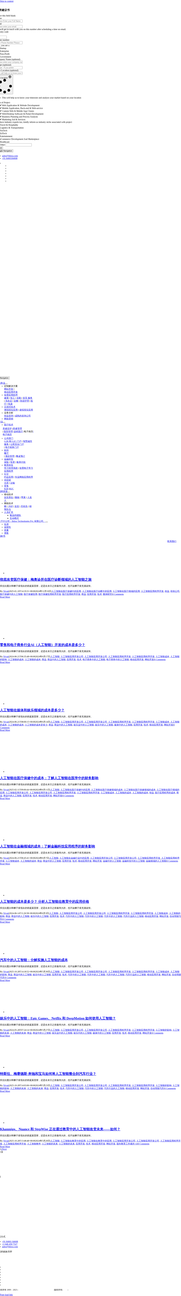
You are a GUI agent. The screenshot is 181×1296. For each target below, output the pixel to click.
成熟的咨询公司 (23, 416)
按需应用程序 (11, 395)
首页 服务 (27, 398)
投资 (12, 462)
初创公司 (174, 591)
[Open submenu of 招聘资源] (8, 492)
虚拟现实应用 (26, 410)
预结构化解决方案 (20, 1162)
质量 (65, 1290)
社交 (6, 474)
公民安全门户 (17, 444)
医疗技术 (8, 424)
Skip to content (6, 1)
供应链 (7, 480)
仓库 (6, 483)
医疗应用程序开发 (71, 594)
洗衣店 (8, 401)
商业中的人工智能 (57, 659)
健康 (6, 398)
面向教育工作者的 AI (127, 1144)
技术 (99, 594)
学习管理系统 (11, 468)
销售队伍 (6, 1216)
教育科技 (8, 465)
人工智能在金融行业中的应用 (74, 858)
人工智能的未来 (18, 1033)
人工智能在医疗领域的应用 (126, 591)
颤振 (17, 497)
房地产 (5, 1196)
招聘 (8, 1201)
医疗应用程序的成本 (165, 792)
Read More (5, 597)
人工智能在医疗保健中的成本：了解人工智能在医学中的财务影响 (49, 778)
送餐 (16, 401)
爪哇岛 (24, 506)
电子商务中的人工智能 (94, 659)
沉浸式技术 (9, 407)
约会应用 (8, 477)
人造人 (7, 1222)
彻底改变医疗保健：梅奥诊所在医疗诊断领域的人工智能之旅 (46, 579)
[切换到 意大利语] (3, 1274)
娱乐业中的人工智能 (84, 725)
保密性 (72, 1290)
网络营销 (8, 419)
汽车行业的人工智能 (133, 916)
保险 (6, 462)
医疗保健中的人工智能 (11, 594)
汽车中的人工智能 (75, 916)
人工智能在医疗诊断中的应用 (97, 591)
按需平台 (10, 1167)
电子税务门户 (12, 447)
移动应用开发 (11, 392)
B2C (11, 489)
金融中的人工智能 (112, 861)
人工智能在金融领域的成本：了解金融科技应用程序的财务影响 (47, 846)
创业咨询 (8, 416)
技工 (12, 398)
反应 (17, 506)
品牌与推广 (11, 1172)
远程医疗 (18, 431)
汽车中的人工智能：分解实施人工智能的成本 (34, 960)
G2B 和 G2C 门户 (12, 441)
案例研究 (107, 594)
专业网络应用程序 (24, 477)
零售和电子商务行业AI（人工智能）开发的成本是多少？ (42, 645)
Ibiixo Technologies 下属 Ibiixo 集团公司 (36, 1290)
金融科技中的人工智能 (133, 861)
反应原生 (8, 497)
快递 (10, 404)
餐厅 (6, 453)
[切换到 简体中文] (3, 1285)
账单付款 (21, 462)
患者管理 (17, 428)
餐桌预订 (20, 456)
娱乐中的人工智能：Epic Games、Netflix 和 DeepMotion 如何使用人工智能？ (58, 1018)
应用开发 (91, 594)
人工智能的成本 (16, 659)
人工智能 (55, 656)
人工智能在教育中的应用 (73, 1141)
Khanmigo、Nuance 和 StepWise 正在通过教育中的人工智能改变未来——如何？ (60, 1129)
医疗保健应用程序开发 (49, 594)
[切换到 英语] (3, 1267)
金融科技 (8, 459)
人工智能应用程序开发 (152, 591)
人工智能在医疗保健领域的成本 (107, 789)
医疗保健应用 (30, 594)
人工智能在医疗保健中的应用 (66, 591)
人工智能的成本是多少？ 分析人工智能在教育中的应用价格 (44, 901)
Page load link (6, 1294)
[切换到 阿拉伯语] (3, 1282)
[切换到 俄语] (3, 1280)
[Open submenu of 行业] (4, 422)
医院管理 (8, 431)
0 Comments (118, 594)
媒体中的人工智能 (123, 725)
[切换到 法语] (3, 1269)
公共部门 (8, 438)
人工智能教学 (34, 1144)
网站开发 (8, 389)
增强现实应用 (11, 410)
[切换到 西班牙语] (3, 1272)
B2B (6, 489)
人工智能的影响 (164, 1030)
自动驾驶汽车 (157, 1088)
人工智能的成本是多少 (36, 725)
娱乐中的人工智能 (104, 725)
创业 (167, 591)
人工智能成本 (162, 656)
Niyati (6, 591)
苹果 (23, 497)
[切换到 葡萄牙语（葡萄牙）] (3, 1277)
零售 (6, 486)
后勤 (19, 398)
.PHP (10, 506)
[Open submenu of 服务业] (6, 383)
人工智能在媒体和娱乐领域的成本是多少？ (32, 710)
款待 (6, 450)
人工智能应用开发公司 (72, 656)
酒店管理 (9, 456)
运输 (12, 483)
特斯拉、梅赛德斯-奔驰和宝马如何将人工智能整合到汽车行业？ (48, 1074)
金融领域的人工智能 (156, 861)
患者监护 (7, 428)
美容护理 (24, 401)
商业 (83, 594)
